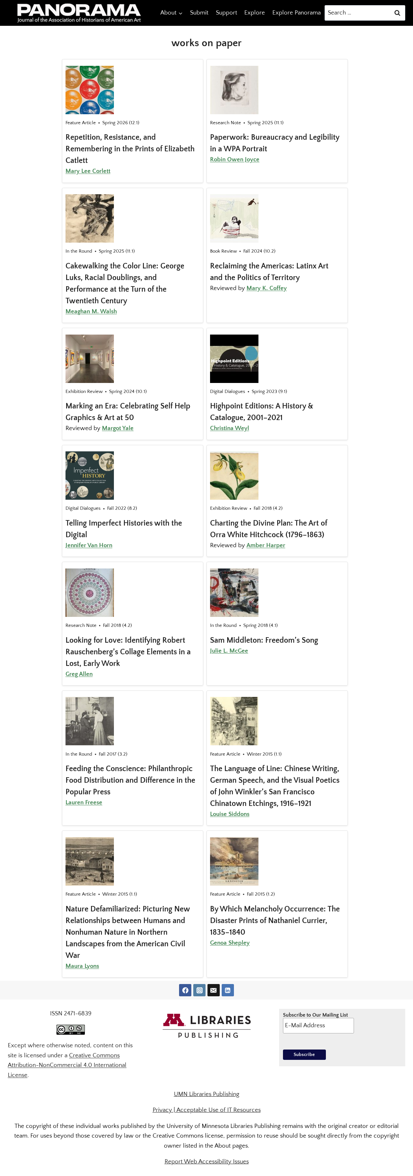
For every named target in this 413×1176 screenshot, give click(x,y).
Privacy (162, 1110)
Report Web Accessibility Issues (207, 1161)
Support (226, 12)
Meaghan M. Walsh (91, 311)
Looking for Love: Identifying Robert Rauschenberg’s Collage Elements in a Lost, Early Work (128, 652)
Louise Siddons (229, 814)
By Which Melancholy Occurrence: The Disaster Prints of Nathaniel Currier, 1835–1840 (275, 921)
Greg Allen (79, 674)
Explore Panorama (296, 12)
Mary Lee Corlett (87, 171)
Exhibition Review (84, 391)
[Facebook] (185, 990)
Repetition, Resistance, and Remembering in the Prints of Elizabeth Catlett (130, 149)
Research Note (225, 123)
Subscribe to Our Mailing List (315, 1015)
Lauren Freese (83, 802)
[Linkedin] (228, 990)
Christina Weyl (229, 428)
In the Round (78, 251)
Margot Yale (118, 428)
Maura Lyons (82, 966)
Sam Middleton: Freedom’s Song (264, 640)
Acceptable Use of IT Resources (218, 1110)
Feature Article (80, 123)
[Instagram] (199, 990)
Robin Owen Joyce (234, 159)
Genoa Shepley (230, 943)
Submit (199, 12)
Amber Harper (266, 545)
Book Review (223, 251)
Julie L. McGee (229, 651)
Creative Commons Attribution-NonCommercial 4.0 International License (67, 1065)
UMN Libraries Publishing (206, 1094)
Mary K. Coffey (267, 288)
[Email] (213, 990)
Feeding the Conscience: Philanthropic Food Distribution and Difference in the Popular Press (130, 780)
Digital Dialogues (227, 391)
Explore (254, 12)
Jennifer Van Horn (88, 545)
